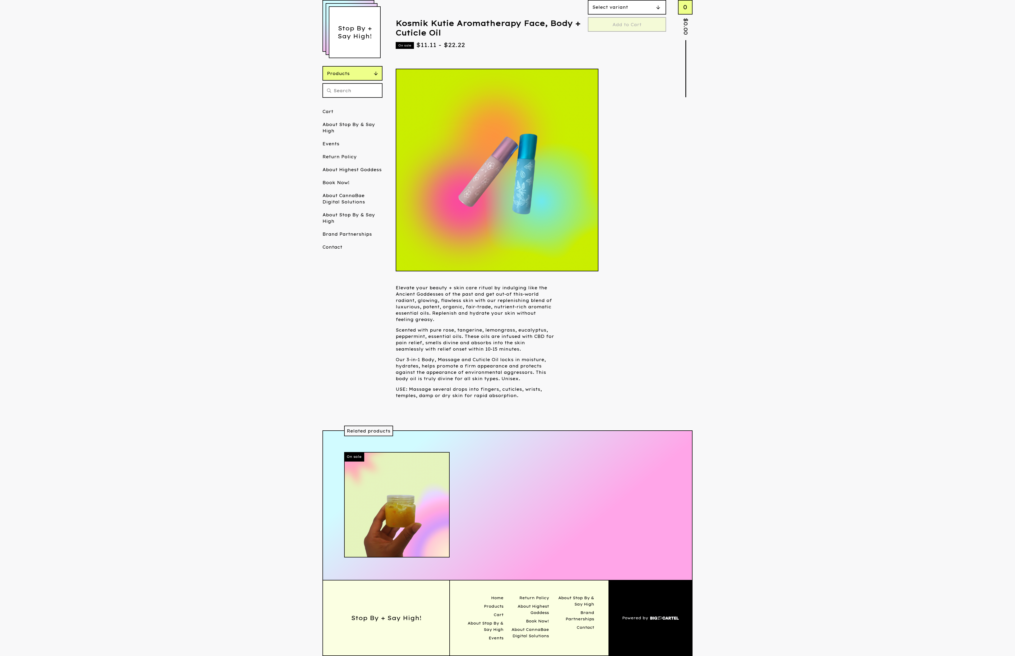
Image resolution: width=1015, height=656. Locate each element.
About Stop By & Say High (348, 127)
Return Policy (339, 156)
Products (338, 73)
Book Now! (335, 182)
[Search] (329, 90)
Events (330, 143)
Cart (327, 111)
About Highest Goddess (352, 169)
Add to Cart (627, 24)
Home (497, 597)
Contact (332, 247)
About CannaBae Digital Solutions (343, 198)
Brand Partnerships (347, 234)
